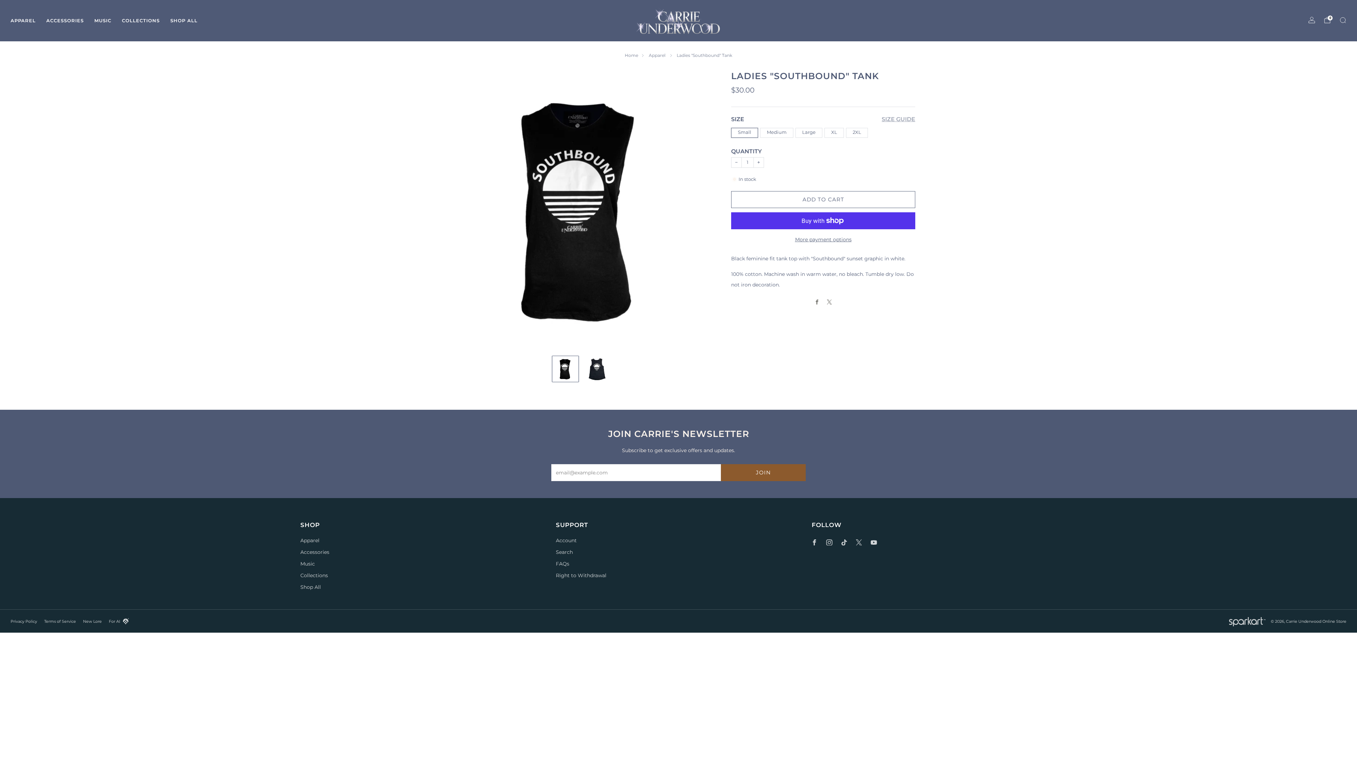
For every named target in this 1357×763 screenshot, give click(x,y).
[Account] (1311, 20)
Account (566, 540)
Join (763, 472)
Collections (141, 20)
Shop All (184, 20)
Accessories (65, 20)
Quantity (746, 151)
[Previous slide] (455, 209)
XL (834, 132)
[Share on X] (829, 302)
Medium (777, 132)
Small (744, 132)
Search (564, 552)
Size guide (898, 119)
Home (631, 55)
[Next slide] (706, 209)
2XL (857, 132)
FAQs (562, 564)
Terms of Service (60, 621)
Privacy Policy (24, 621)
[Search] (1342, 20)
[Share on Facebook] (817, 302)
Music (102, 20)
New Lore (92, 621)
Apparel (23, 20)
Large (809, 132)
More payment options (823, 239)
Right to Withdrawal (581, 575)
